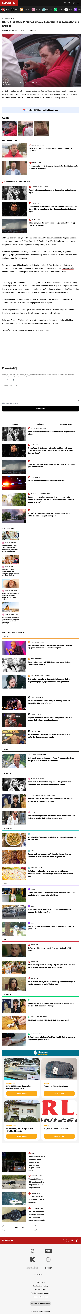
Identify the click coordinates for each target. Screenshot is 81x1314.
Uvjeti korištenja (40, 1289)
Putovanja (49, 9)
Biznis (70, 9)
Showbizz (26, 9)
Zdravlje (60, 9)
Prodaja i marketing (40, 1286)
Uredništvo (40, 1282)
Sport (16, 9)
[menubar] (73, 3)
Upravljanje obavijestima (41, 1303)
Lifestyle (38, 9)
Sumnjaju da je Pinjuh (10, 251)
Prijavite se (40, 409)
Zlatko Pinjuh (7, 310)
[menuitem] (73, 3)
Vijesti (7, 9)
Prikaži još (19, 1228)
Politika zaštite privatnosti (40, 1293)
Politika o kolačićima (40, 1297)
